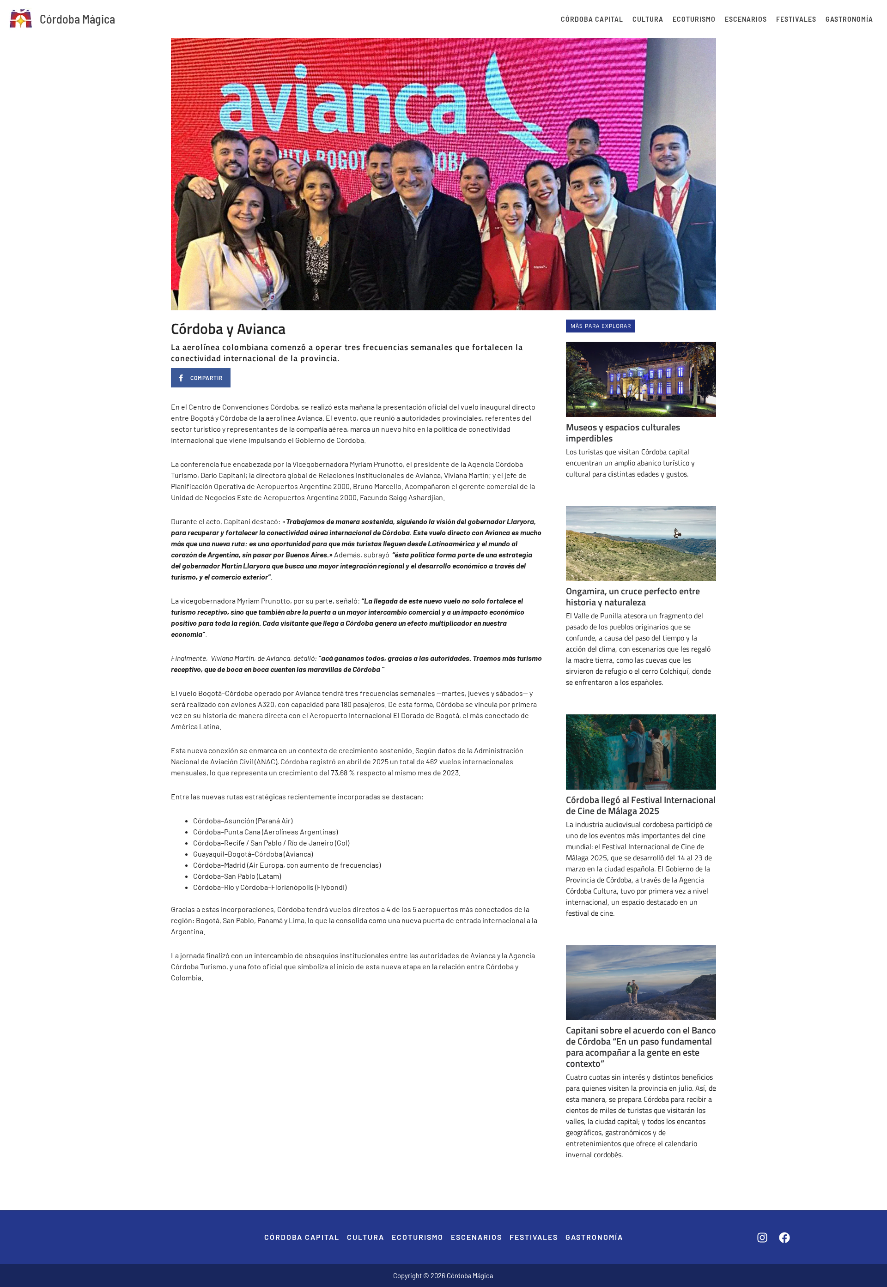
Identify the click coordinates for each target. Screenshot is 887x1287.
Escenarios (746, 18)
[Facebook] (784, 1237)
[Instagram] (762, 1237)
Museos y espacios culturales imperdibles (623, 432)
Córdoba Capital (592, 18)
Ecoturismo (694, 18)
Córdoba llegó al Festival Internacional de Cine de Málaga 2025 (641, 805)
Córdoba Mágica (77, 19)
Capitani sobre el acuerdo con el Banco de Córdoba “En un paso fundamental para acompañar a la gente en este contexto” (641, 1046)
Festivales (796, 18)
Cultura (647, 18)
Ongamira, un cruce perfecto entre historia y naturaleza (633, 596)
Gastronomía (849, 18)
